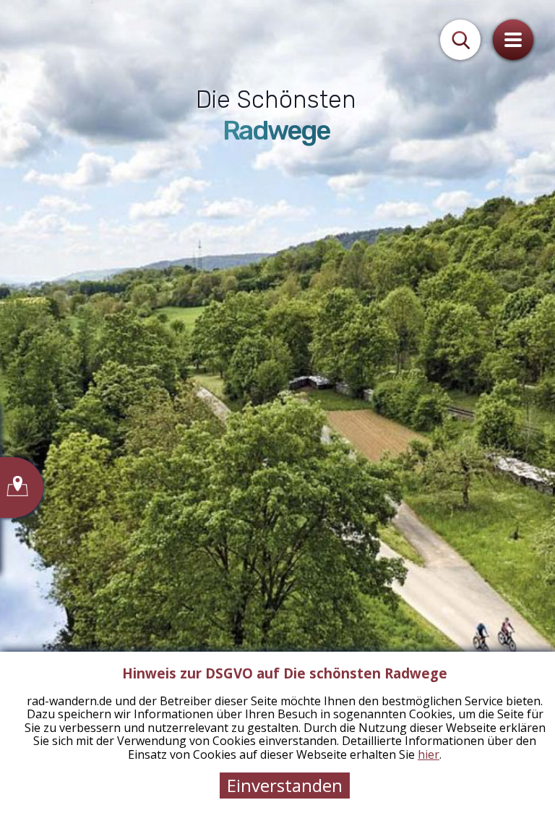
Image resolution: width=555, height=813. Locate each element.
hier (428, 754)
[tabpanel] (277, 406)
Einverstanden (285, 785)
